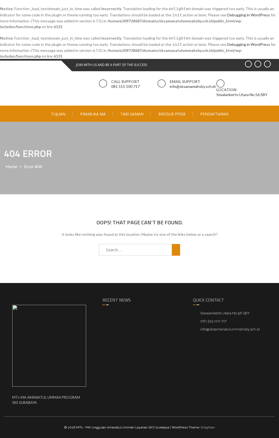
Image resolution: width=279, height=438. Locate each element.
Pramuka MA (93, 114)
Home (11, 166)
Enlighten (208, 427)
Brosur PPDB (172, 114)
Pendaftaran (214, 114)
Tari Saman (132, 114)
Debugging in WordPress (248, 15)
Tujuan (58, 114)
